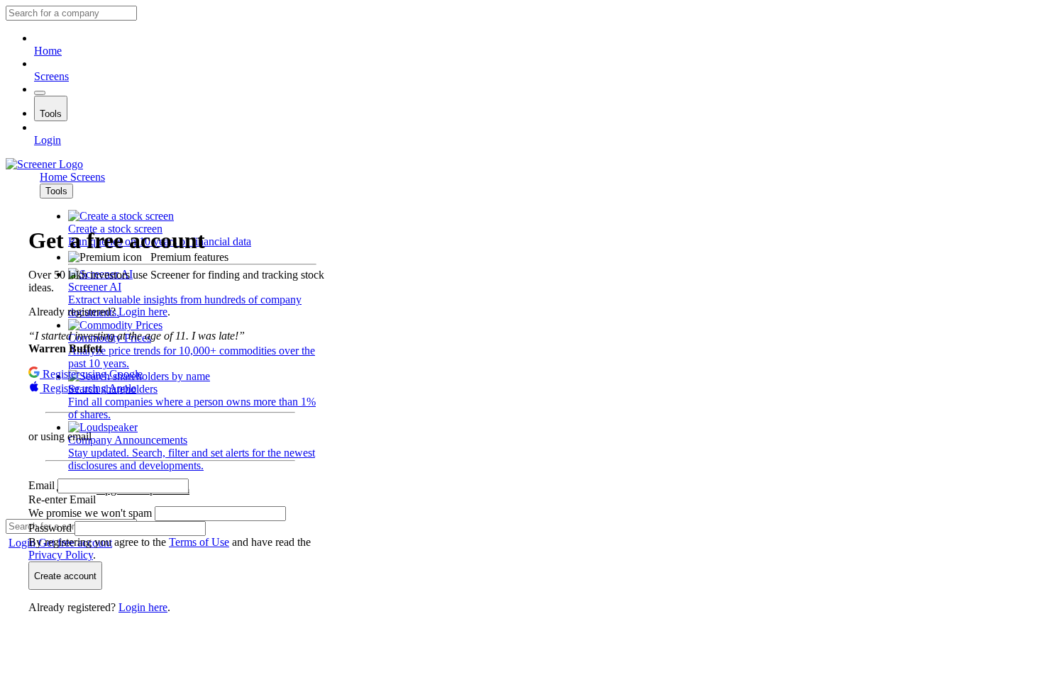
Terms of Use (199, 542)
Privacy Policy (60, 555)
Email (42, 485)
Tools (51, 113)
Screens (51, 76)
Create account (65, 576)
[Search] (39, 93)
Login (47, 140)
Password (51, 528)
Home (48, 51)
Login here (142, 312)
